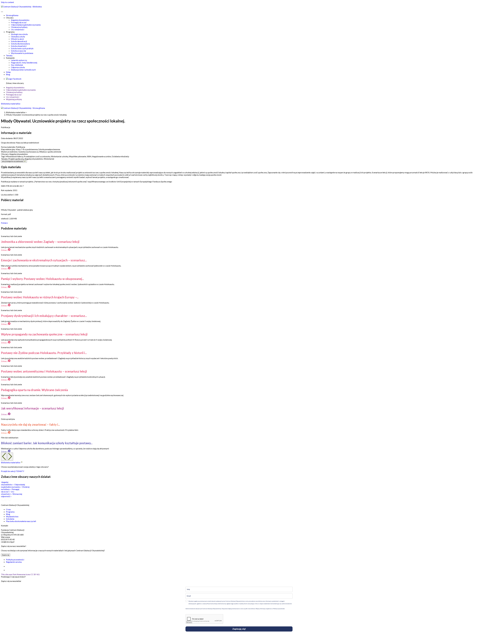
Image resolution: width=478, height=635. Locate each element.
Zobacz (4, 250)
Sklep (8, 72)
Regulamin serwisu (14, 562)
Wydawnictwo (12, 516)
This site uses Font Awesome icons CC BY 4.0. (20, 574)
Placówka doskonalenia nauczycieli (21, 521)
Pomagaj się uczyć (19, 22)
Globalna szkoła (18, 36)
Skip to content (7, 2)
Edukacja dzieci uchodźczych (23, 69)
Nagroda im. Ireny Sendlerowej (24, 62)
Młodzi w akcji (17, 39)
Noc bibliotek (17, 65)
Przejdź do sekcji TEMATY (12, 471)
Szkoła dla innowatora (20, 43)
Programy (10, 512)
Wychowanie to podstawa (22, 53)
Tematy (9, 55)
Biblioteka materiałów (10, 103)
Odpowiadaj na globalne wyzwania (26, 25)
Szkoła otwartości (19, 46)
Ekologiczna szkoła (19, 34)
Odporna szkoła (18, 67)
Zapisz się (5, 555)
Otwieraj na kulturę (19, 27)
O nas (8, 509)
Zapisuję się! (239, 629)
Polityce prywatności (279, 608)
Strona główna (12, 15)
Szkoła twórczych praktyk (22, 48)
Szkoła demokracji (19, 41)
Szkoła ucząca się (18, 51)
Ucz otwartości (17, 29)
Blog (8, 74)
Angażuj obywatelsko (20, 20)
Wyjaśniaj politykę (14, 99)
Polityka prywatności (15, 559)
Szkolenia (10, 519)
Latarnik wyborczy (19, 60)
